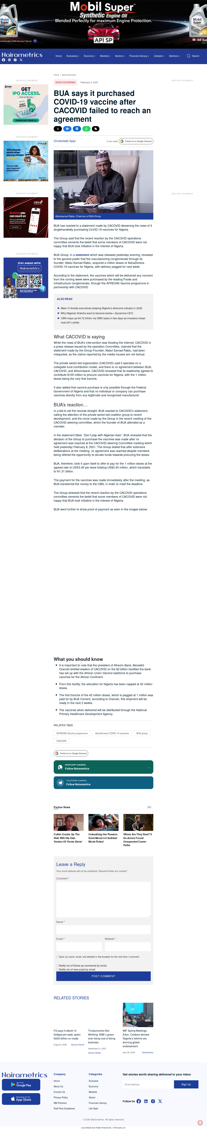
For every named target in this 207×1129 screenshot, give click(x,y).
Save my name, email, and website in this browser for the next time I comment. (99, 956)
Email (60, 939)
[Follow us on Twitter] (21, 59)
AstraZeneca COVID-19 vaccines (112, 733)
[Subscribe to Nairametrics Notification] (200, 1122)
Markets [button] (104, 55)
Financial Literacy (98, 1102)
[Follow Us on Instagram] (153, 1101)
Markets (93, 1091)
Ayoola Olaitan (94, 1052)
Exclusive (93, 1080)
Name (60, 922)
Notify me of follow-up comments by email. (83, 965)
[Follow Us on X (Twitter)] (160, 1101)
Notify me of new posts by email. (77, 969)
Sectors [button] (119, 55)
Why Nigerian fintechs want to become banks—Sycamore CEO (97, 313)
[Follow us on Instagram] (15, 59)
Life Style (93, 1108)
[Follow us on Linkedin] (9, 59)
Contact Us (59, 1091)
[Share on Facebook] (67, 128)
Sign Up (186, 1084)
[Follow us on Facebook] (3, 59)
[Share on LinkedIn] (77, 128)
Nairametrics (147, 1052)
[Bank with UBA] (26, 217)
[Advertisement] (181, 133)
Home (59, 55)
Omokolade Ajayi (65, 141)
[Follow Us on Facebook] (138, 1101)
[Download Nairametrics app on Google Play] (21, 1085)
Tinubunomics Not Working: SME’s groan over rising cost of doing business (101, 1036)
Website (110, 939)
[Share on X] (58, 128)
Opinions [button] (173, 55)
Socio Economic (69, 74)
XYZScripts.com (119, 1127)
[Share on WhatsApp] (86, 128)
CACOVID (61, 740)
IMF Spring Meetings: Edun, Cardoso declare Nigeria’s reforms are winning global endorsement (136, 1038)
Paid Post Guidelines (64, 1108)
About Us (58, 1086)
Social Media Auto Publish (91, 1127)
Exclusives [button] (72, 55)
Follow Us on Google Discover (138, 141)
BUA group (142, 733)
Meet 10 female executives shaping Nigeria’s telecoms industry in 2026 (101, 308)
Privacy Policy (61, 1097)
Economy (93, 1086)
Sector (92, 1097)
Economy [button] (88, 55)
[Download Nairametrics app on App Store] (21, 1099)
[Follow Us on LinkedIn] (146, 1101)
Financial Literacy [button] (138, 55)
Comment (62, 878)
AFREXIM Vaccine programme (72, 733)
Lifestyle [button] (158, 55)
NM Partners (60, 1102)
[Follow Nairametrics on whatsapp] (26, 278)
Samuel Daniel (77, 1044)
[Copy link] (95, 128)
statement (82, 255)
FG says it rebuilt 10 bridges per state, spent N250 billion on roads (67, 1034)
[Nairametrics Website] (22, 54)
